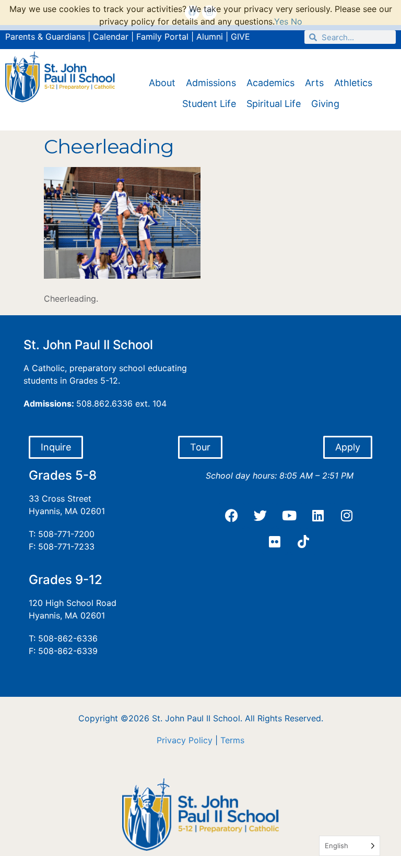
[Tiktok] (303, 542)
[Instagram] (347, 516)
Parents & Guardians (45, 36)
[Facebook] (232, 516)
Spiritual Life (273, 103)
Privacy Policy (185, 740)
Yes (281, 21)
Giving (325, 103)
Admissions (211, 82)
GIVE (240, 36)
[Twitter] (260, 516)
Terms (232, 740)
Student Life (209, 103)
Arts (314, 82)
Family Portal (162, 36)
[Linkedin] (318, 516)
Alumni (209, 36)
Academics (270, 82)
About (162, 82)
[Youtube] (289, 516)
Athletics (353, 82)
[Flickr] (275, 542)
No (296, 21)
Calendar (110, 36)
